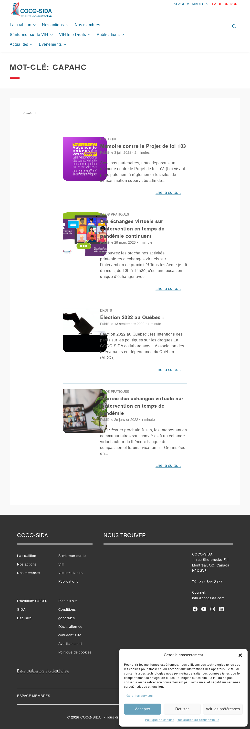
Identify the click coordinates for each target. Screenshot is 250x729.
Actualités (19, 45)
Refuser (182, 709)
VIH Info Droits (72, 35)
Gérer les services (139, 696)
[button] (240, 655)
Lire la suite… (168, 193)
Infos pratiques (114, 214)
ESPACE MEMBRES (187, 4)
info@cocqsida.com (208, 598)
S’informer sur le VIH (29, 35)
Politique (108, 139)
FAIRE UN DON (225, 4)
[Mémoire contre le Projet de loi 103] (85, 161)
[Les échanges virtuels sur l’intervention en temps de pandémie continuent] (85, 236)
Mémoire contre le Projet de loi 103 (143, 146)
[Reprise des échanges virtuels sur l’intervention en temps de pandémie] (85, 413)
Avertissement (70, 644)
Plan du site (68, 601)
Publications (108, 35)
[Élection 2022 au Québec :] (85, 332)
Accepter (142, 709)
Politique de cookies (159, 720)
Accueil (30, 113)
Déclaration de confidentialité (198, 720)
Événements (50, 45)
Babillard (24, 618)
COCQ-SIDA (90, 717)
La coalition (20, 25)
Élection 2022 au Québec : (132, 318)
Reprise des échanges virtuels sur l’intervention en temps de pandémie (142, 406)
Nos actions (53, 25)
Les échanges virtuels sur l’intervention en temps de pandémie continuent (132, 229)
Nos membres (87, 25)
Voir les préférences (223, 709)
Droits (106, 310)
